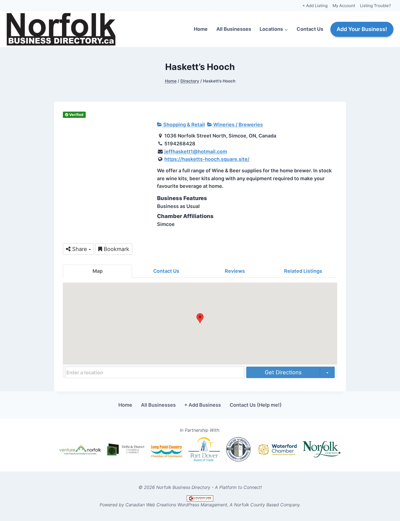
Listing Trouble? (375, 5)
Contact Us (310, 29)
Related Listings (303, 271)
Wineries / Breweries (237, 124)
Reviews (235, 271)
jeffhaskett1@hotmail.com (195, 151)
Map (98, 271)
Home (201, 29)
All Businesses (233, 29)
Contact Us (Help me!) (256, 405)
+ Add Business (202, 405)
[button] (200, 318)
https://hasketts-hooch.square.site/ (207, 159)
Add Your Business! (362, 29)
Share (79, 249)
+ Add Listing (315, 5)
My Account (344, 5)
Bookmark (115, 249)
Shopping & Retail (183, 124)
